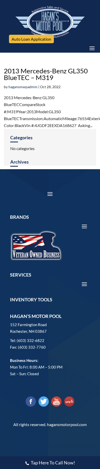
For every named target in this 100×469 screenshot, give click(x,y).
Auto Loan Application (31, 39)
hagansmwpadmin (22, 87)
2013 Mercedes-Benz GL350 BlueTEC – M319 (46, 74)
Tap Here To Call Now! (53, 462)
